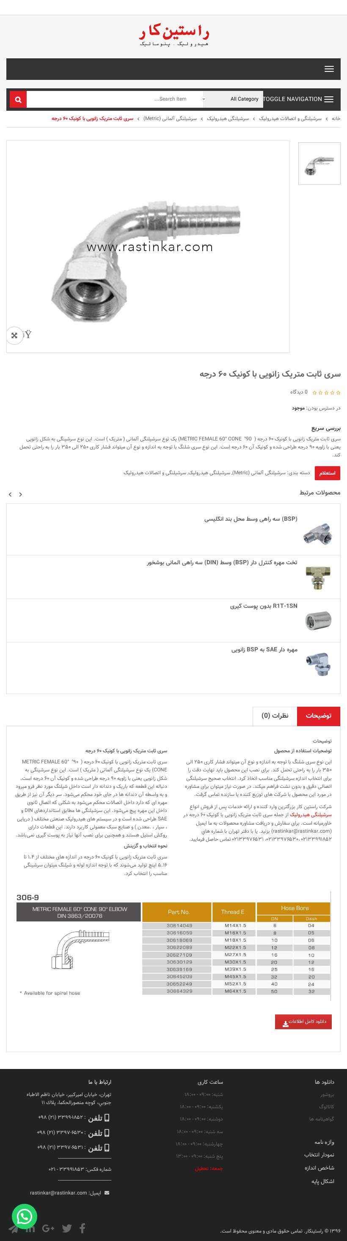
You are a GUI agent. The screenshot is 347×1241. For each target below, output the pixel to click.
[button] (10, 494)
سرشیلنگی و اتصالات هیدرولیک (290, 119)
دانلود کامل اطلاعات (307, 1021)
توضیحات (318, 716)
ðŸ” (24, 336)
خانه (336, 119)
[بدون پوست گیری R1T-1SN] (319, 620)
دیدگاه (299, 392)
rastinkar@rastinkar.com (301, 831)
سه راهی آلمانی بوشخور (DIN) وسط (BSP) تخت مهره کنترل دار (222, 563)
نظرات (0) (275, 716)
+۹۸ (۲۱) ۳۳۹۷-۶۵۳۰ (60, 1133)
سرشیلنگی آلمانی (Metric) (170, 119)
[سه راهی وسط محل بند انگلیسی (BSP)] (319, 533)
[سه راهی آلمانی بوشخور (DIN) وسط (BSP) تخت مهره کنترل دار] (319, 577)
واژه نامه (324, 1141)
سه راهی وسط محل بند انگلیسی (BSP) (250, 519)
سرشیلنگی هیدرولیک (228, 119)
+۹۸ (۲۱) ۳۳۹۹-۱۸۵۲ (60, 1117)
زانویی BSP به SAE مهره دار (264, 650)
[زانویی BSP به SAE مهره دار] (319, 664)
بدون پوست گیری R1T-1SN (263, 606)
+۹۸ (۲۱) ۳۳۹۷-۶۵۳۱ (60, 1147)
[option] (319, 163)
